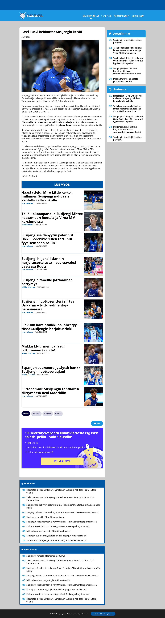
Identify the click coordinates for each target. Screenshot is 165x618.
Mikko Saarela (27, 225)
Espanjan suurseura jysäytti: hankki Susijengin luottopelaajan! (51, 369)
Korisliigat (138, 16)
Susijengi (106, 16)
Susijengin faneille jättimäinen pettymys (47, 282)
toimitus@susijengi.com (103, 614)
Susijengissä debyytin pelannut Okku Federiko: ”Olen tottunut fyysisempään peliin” (47, 239)
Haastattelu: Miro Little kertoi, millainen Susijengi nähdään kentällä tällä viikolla (47, 196)
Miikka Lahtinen (28, 287)
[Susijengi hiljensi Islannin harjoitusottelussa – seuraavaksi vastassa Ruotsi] (93, 266)
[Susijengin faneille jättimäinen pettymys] (93, 287)
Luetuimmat (30, 549)
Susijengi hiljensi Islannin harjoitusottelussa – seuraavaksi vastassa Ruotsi (49, 262)
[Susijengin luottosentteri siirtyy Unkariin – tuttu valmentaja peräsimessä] (93, 309)
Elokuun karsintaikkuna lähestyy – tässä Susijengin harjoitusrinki (50, 327)
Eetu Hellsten (27, 203)
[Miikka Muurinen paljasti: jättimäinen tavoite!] (93, 354)
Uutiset (58, 413)
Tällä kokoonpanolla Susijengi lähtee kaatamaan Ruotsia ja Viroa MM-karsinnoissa (52, 217)
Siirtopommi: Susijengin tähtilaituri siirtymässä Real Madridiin (51, 391)
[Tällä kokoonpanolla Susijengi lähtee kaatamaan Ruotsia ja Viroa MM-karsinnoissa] (93, 221)
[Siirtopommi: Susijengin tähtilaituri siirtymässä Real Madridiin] (93, 396)
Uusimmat (29, 483)
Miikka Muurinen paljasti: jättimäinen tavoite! (43, 348)
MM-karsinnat (91, 16)
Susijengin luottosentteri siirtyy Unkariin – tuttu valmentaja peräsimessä (48, 305)
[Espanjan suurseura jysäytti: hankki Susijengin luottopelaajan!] (93, 375)
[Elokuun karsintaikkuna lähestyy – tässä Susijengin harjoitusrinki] (93, 332)
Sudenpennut (121, 16)
